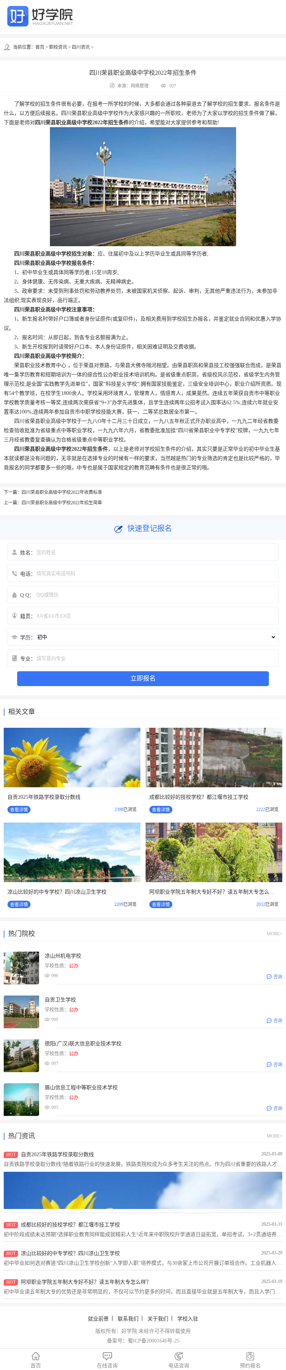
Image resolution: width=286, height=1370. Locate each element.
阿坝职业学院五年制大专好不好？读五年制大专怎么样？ (214, 892)
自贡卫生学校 (60, 1000)
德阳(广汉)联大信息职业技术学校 (83, 1043)
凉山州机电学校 (63, 956)
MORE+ (274, 933)
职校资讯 (58, 47)
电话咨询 (178, 1360)
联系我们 (128, 1319)
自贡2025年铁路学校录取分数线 (43, 797)
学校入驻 (187, 1319)
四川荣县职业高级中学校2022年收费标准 (62, 492)
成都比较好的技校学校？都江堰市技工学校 (198, 797)
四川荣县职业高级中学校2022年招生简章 (62, 502)
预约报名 (250, 1360)
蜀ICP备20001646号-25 (153, 1341)
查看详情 (19, 810)
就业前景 (98, 1319)
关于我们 (157, 1319)
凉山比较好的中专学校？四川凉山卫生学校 (57, 892)
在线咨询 (107, 1360)
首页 (39, 47)
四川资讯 (81, 47)
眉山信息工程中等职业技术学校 (81, 1087)
